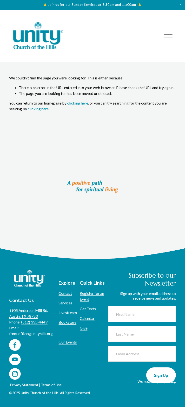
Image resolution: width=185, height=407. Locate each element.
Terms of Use (51, 385)
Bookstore (67, 322)
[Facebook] (15, 345)
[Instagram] (15, 374)
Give (83, 328)
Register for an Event (92, 296)
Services (65, 303)
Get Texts (88, 308)
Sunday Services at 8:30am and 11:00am (104, 5)
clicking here (77, 103)
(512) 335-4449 (34, 322)
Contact (65, 293)
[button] (180, 4)
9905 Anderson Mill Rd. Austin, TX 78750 (28, 313)
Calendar (87, 318)
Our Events (68, 342)
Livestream (68, 312)
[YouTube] (15, 359)
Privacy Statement (24, 385)
